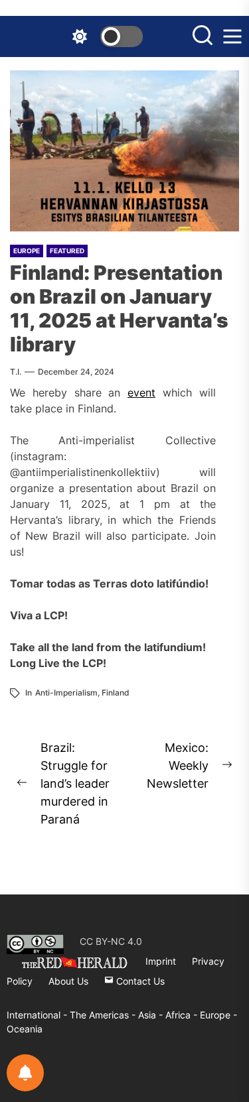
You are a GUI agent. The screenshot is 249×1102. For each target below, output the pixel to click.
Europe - (218, 1014)
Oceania (24, 1028)
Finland (115, 693)
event (141, 392)
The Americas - (104, 1014)
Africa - (182, 1014)
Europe (26, 251)
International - (38, 1014)
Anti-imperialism (66, 693)
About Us (68, 981)
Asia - (151, 1014)
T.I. (15, 372)
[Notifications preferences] (25, 1072)
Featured (67, 251)
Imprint (160, 961)
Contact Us (139, 981)
